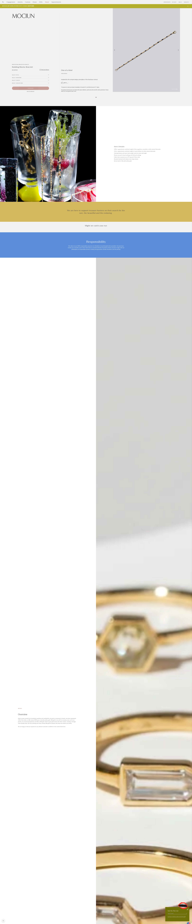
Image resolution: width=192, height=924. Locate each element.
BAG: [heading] (180, 2)
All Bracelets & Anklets (23, 64)
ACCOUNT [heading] (174, 2)
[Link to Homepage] (30, 15)
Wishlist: (186, 2)
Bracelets (14, 64)
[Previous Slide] (114, 50)
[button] (3, 2)
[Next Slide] (178, 50)
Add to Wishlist (30, 91)
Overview (22, 714)
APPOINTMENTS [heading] (167, 2)
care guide (68, 91)
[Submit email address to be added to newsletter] (186, 913)
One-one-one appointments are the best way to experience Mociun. (27, 6)
